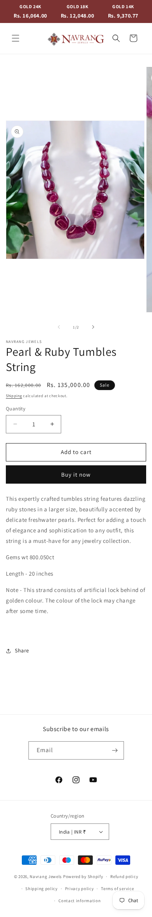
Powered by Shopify (83, 876)
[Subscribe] (115, 750)
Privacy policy (79, 888)
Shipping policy (41, 888)
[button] (15, 38)
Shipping (14, 395)
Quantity (15, 408)
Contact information (79, 900)
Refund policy (124, 876)
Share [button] (22, 650)
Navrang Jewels (46, 876)
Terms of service (117, 888)
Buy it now (76, 474)
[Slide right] (93, 327)
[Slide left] (58, 327)
